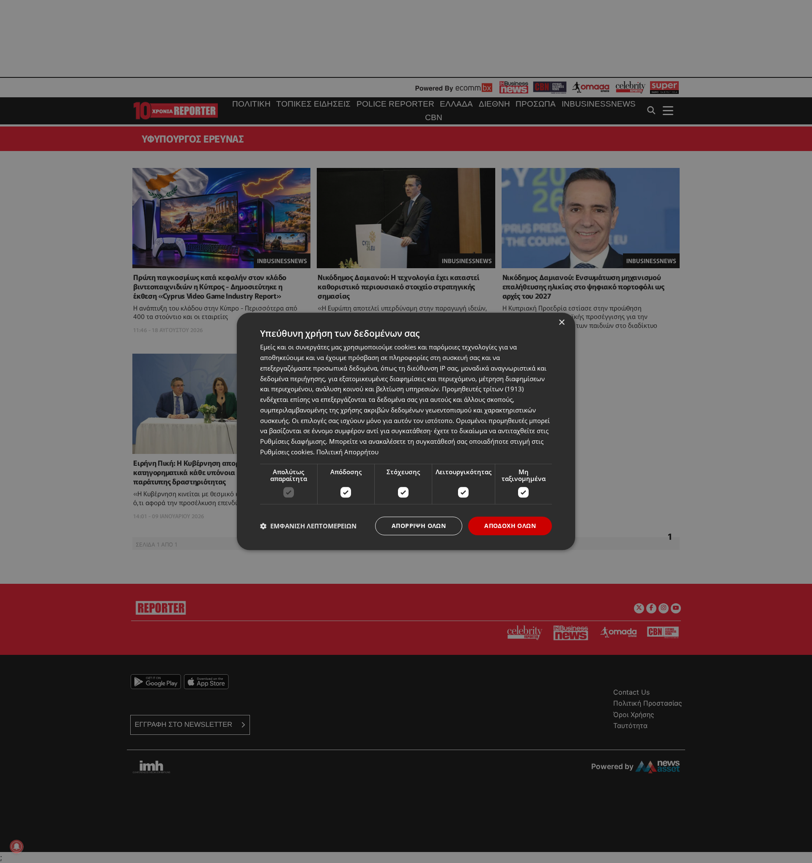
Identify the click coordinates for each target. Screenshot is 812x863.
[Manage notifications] (16, 846)
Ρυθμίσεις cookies (286, 452)
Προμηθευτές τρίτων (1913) (483, 389)
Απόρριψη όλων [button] (419, 526)
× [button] (561, 322)
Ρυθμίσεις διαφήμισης (293, 441)
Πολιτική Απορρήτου (347, 452)
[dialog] (406, 431)
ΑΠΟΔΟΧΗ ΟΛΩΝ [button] (510, 526)
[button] (308, 525)
